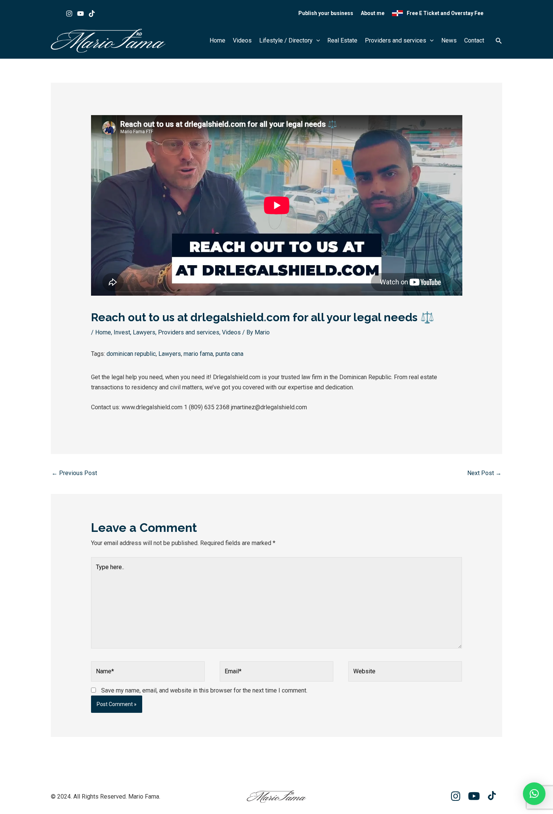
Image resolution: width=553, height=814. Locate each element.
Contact (474, 40)
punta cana (229, 353)
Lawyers (144, 332)
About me (372, 13)
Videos (242, 40)
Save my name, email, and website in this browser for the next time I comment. (204, 690)
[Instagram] (69, 13)
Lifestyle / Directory (286, 40)
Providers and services (395, 40)
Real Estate (342, 40)
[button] (316, 40)
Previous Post (74, 473)
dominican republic (131, 353)
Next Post (484, 473)
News (449, 40)
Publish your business (325, 13)
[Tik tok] (91, 13)
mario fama (198, 353)
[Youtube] (80, 13)
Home (217, 40)
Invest (122, 332)
